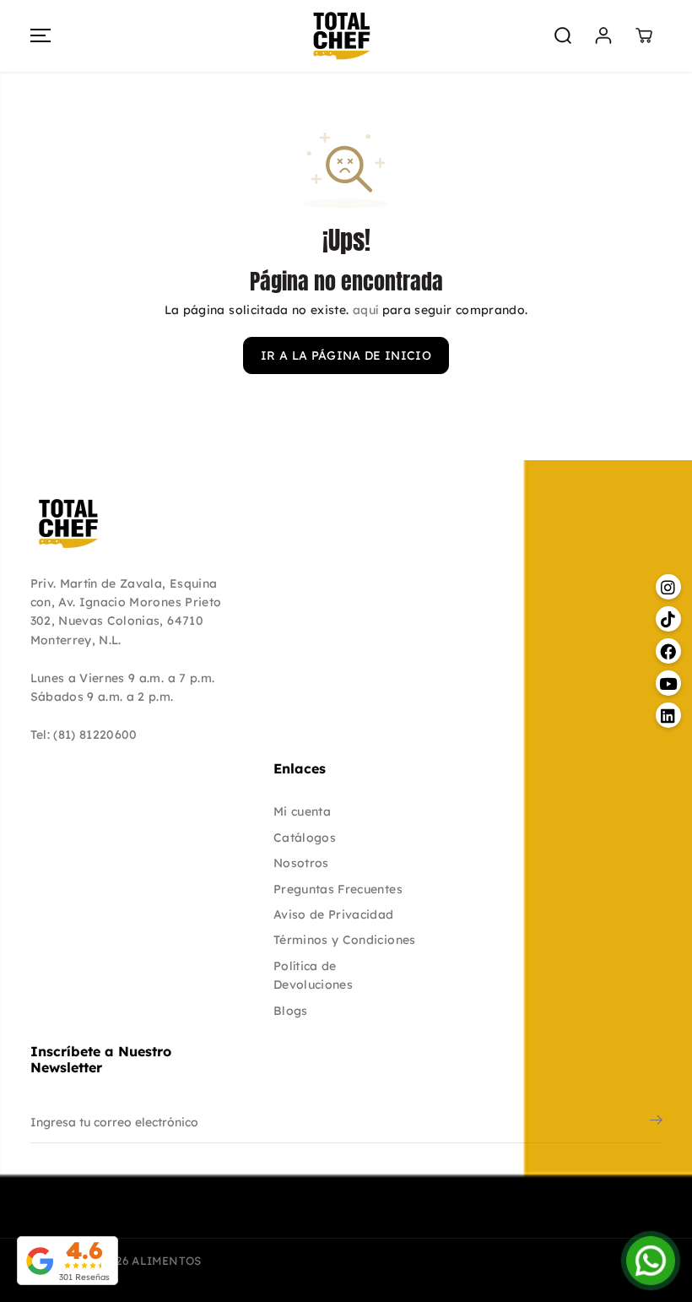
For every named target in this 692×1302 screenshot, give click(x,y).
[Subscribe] (656, 1122)
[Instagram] (495, 1187)
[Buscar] (562, 35)
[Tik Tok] (532, 1187)
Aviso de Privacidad (333, 914)
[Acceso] (603, 35)
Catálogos (304, 837)
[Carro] (643, 35)
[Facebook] (569, 1187)
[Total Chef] (342, 36)
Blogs (290, 1010)
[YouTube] (606, 1187)
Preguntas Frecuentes (338, 889)
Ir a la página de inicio (346, 355)
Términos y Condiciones (344, 939)
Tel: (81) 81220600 (84, 734)
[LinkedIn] (643, 1187)
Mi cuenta (302, 811)
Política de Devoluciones (313, 975)
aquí (365, 309)
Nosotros (301, 863)
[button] (40, 36)
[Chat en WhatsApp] (650, 1260)
